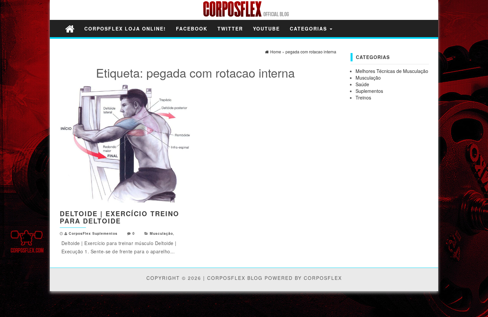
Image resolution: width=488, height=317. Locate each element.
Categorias (309, 28)
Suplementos (369, 91)
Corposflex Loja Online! (125, 28)
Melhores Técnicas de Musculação (392, 71)
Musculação (161, 233)
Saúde (362, 84)
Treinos (363, 97)
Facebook (191, 28)
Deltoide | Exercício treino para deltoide (119, 217)
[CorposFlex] (69, 28)
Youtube (266, 28)
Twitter (230, 28)
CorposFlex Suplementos (93, 233)
